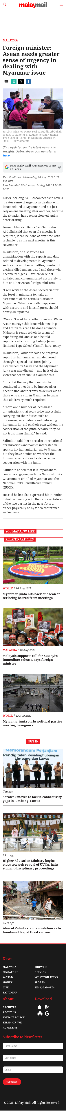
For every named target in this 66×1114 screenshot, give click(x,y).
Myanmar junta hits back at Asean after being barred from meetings (32, 596)
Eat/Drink (10, 992)
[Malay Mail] (33, 7)
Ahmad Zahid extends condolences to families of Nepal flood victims (32, 930)
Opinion (41, 972)
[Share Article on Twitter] (21, 83)
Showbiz (41, 967)
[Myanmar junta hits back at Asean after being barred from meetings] (33, 565)
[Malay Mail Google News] (47, 1016)
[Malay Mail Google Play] (47, 1009)
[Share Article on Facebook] (28, 83)
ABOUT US (9, 1012)
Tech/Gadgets (45, 987)
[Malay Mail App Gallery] (40, 1016)
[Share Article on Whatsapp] (13, 83)
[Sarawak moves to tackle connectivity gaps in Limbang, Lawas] (33, 768)
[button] (59, 167)
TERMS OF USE (12, 1022)
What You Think (46, 977)
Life (6, 987)
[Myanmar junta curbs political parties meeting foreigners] (33, 693)
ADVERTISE (10, 1027)
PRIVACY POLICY (14, 1017)
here (6, 155)
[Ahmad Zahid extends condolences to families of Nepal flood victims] (33, 900)
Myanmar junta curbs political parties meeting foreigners (32, 723)
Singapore (10, 972)
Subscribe (11, 1081)
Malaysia (10, 40)
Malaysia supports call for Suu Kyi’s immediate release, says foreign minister (30, 659)
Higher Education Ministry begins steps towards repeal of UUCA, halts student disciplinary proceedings (30, 864)
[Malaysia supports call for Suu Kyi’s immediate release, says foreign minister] (33, 627)
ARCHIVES (9, 1007)
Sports (40, 982)
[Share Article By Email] (6, 83)
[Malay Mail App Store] (39, 1009)
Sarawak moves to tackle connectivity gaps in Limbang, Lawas (32, 799)
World (8, 588)
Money (7, 982)
